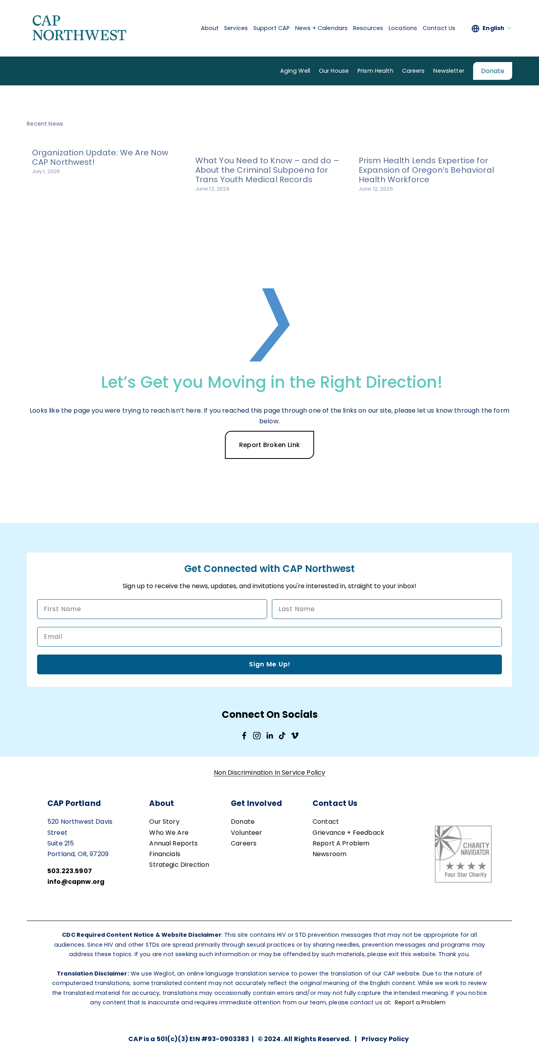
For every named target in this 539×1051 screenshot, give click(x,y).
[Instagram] (257, 736)
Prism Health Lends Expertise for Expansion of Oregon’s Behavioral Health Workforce (426, 170)
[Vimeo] (295, 736)
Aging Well (295, 71)
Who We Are (169, 832)
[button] (499, 123)
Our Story (164, 821)
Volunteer (246, 832)
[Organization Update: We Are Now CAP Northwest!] (108, 138)
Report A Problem (341, 843)
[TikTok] (282, 736)
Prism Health (375, 71)
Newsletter (448, 71)
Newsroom (329, 854)
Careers (413, 71)
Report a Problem (420, 1002)
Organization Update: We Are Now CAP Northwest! (100, 157)
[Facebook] (244, 736)
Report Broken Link (269, 444)
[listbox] (492, 28)
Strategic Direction (179, 864)
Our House (334, 71)
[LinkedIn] (269, 736)
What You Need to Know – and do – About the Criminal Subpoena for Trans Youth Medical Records (267, 170)
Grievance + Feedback (348, 832)
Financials (164, 854)
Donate (492, 70)
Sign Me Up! (269, 664)
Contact (326, 821)
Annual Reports (173, 843)
